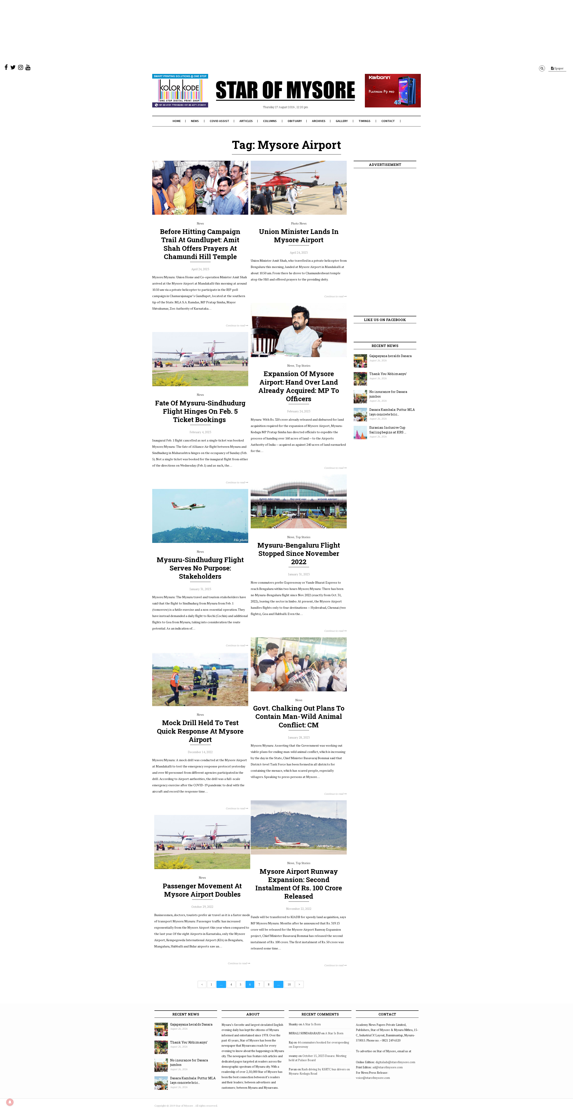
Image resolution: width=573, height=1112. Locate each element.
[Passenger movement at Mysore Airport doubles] (202, 868)
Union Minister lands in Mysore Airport (299, 235)
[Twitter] (13, 68)
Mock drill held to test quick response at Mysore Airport (200, 730)
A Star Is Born (312, 1024)
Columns (270, 121)
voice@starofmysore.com (373, 1078)
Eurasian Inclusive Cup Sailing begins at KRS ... (387, 429)
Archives (318, 121)
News (195, 121)
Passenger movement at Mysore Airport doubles (202, 889)
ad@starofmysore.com (387, 1067)
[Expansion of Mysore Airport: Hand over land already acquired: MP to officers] (299, 356)
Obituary (295, 121)
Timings (364, 121)
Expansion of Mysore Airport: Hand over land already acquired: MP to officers (298, 386)
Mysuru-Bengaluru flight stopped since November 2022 (298, 553)
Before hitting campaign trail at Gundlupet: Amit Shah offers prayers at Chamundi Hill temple (200, 244)
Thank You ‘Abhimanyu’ (388, 374)
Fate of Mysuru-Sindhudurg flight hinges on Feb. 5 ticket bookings (200, 411)
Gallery (342, 121)
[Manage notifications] (9, 1102)
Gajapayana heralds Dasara (390, 356)
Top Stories (303, 366)
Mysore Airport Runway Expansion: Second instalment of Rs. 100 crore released (298, 884)
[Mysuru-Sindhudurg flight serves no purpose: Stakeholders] (200, 542)
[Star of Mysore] (275, 96)
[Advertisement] (134, 31)
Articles (246, 121)
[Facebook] (6, 68)
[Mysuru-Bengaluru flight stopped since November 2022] (299, 527)
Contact (388, 121)
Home (177, 121)
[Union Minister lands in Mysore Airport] (299, 214)
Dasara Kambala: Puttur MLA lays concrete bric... (392, 411)
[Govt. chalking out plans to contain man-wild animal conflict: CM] (299, 690)
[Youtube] (28, 68)
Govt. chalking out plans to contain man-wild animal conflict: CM (298, 716)
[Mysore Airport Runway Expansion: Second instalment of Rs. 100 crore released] (299, 853)
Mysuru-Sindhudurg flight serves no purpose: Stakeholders (200, 568)
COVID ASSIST (219, 121)
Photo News (299, 223)
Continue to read (236, 325)
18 (289, 984)
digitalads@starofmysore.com (395, 1062)
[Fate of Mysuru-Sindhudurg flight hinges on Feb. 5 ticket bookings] (200, 385)
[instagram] (20, 68)
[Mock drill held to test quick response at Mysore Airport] (200, 705)
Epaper (559, 68)
